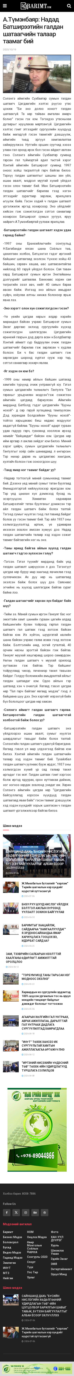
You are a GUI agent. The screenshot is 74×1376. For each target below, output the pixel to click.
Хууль (55, 1245)
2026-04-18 (29, 1034)
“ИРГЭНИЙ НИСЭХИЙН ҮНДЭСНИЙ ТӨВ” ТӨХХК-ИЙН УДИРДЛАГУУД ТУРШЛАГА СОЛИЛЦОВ (45, 1066)
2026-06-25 (29, 946)
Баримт (8, 1232)
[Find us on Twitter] (16, 1212)
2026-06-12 (13, 967)
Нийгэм (8, 1278)
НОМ (30, 1232)
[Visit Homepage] (37, 6)
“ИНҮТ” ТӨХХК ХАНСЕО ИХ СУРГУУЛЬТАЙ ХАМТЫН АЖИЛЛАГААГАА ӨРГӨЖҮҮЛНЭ (43, 1045)
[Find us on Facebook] (6, 1212)
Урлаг (31, 1277)
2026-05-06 (29, 1009)
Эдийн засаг (59, 1258)
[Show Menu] (5, 6)
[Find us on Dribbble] (44, 1212)
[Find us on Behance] (35, 1212)
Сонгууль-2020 (37, 1256)
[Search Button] (69, 6)
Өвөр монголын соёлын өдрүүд (34, 1247)
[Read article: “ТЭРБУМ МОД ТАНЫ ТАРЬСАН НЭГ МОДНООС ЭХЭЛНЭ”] (11, 979)
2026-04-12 (29, 1055)
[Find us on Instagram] (25, 1212)
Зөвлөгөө (9, 1262)
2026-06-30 (29, 917)
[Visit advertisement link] (37, 1130)
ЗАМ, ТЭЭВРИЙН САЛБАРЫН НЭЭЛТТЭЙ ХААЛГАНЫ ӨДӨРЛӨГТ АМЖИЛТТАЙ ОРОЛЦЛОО (33, 957)
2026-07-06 (13, 873)
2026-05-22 (29, 984)
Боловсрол (10, 1242)
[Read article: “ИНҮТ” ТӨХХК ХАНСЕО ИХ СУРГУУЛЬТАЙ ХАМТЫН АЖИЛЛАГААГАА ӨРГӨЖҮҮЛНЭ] (11, 1045)
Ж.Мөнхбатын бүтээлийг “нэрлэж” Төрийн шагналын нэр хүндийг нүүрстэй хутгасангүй (45, 887)
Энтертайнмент (61, 1269)
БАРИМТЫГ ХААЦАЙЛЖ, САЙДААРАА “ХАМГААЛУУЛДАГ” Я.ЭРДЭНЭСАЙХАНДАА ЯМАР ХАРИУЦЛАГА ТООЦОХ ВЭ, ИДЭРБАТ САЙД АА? (44, 933)
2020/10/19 (9, 49)
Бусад (7, 1247)
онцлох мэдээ (37, 1237)
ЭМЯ (54, 1264)
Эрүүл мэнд (59, 1274)
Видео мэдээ (12, 1252)
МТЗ (6, 1273)
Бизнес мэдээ (12, 1237)
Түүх (30, 1267)
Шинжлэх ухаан (57, 1252)
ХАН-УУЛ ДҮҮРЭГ (57, 1239)
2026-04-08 (29, 1076)
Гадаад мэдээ (12, 1257)
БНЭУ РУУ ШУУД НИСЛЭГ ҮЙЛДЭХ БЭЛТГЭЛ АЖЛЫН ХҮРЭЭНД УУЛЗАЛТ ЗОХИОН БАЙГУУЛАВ (45, 908)
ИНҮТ (7, 1268)
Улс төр (32, 1272)
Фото (54, 1232)
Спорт (31, 1262)
